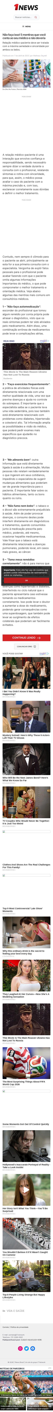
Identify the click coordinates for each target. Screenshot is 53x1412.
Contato (6, 1327)
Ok (26, 580)
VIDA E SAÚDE (15, 1310)
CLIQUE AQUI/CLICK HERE (31, 1340)
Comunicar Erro (24, 647)
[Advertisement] (26, 124)
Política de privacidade (19, 1327)
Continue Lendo (24, 637)
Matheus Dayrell (40, 56)
